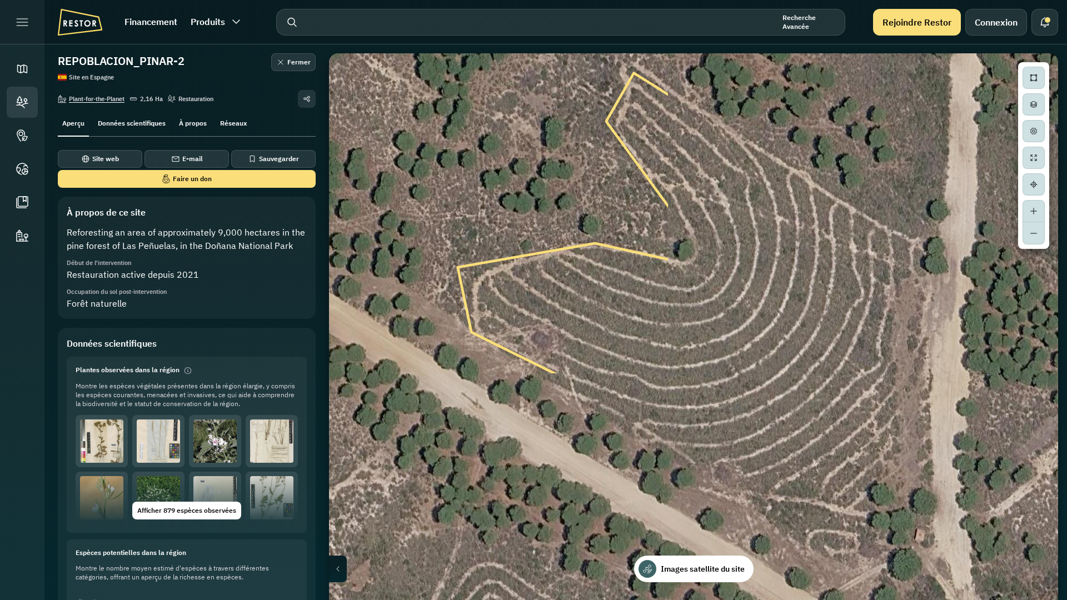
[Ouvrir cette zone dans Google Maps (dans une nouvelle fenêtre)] (350, 593)
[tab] (73, 122)
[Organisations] (22, 235)
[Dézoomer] (1034, 233)
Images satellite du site (703, 569)
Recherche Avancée (799, 22)
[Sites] (22, 102)
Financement (150, 21)
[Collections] (22, 202)
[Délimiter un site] (1034, 78)
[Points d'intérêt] (22, 135)
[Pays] (22, 168)
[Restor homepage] (80, 22)
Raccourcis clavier (837, 596)
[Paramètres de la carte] (1034, 131)
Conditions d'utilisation (1025, 596)
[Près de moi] (1034, 184)
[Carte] (22, 68)
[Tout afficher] (1034, 158)
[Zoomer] (1034, 211)
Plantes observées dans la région (128, 370)
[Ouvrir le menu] (22, 22)
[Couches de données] (1034, 104)
